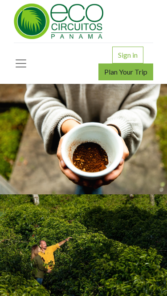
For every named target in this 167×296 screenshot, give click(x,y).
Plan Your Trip (125, 71)
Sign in (128, 55)
